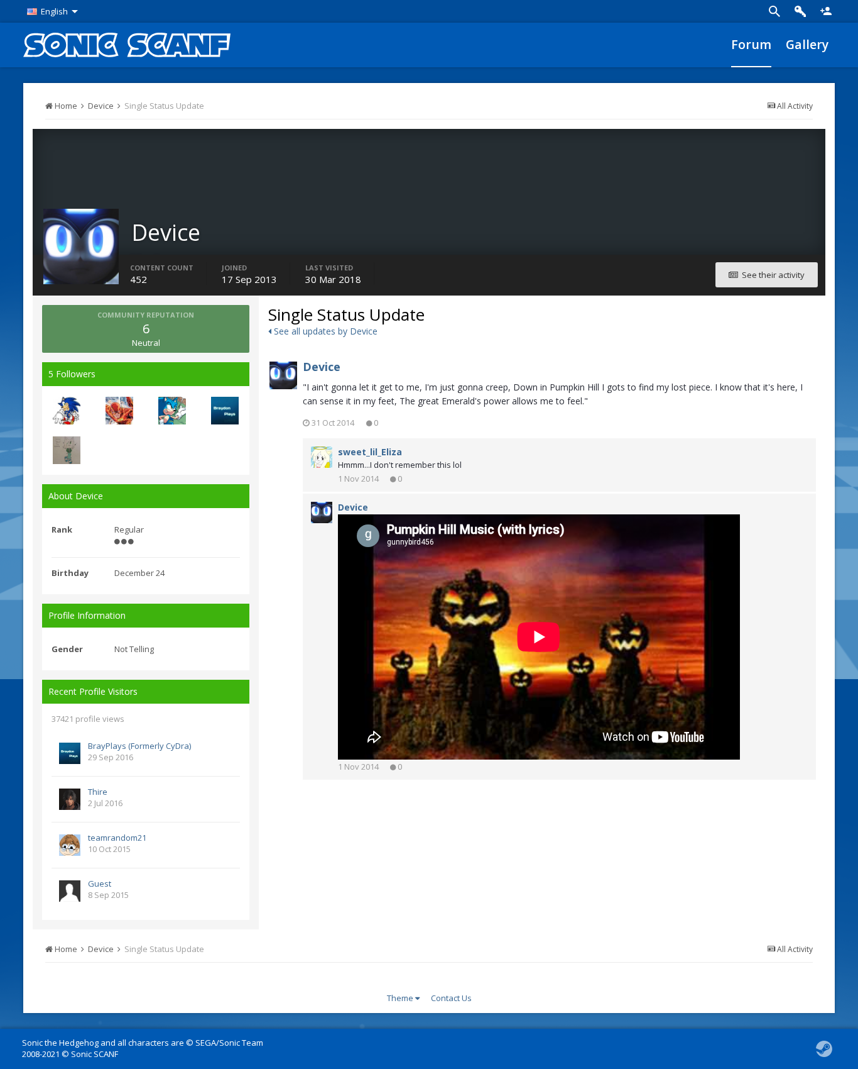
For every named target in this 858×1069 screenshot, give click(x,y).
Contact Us (451, 998)
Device (321, 366)
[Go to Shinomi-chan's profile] (66, 450)
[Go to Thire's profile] (69, 799)
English (54, 11)
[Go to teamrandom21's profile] (69, 845)
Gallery (807, 44)
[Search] (774, 11)
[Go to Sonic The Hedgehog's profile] (172, 410)
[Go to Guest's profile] (69, 891)
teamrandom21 (117, 837)
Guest (99, 883)
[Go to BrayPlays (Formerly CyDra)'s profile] (225, 410)
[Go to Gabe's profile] (66, 410)
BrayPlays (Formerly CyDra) (139, 745)
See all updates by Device (324, 331)
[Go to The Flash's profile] (119, 410)
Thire (97, 791)
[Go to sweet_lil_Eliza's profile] (321, 457)
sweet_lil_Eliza (370, 452)
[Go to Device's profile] (283, 375)
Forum (751, 44)
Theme (401, 998)
